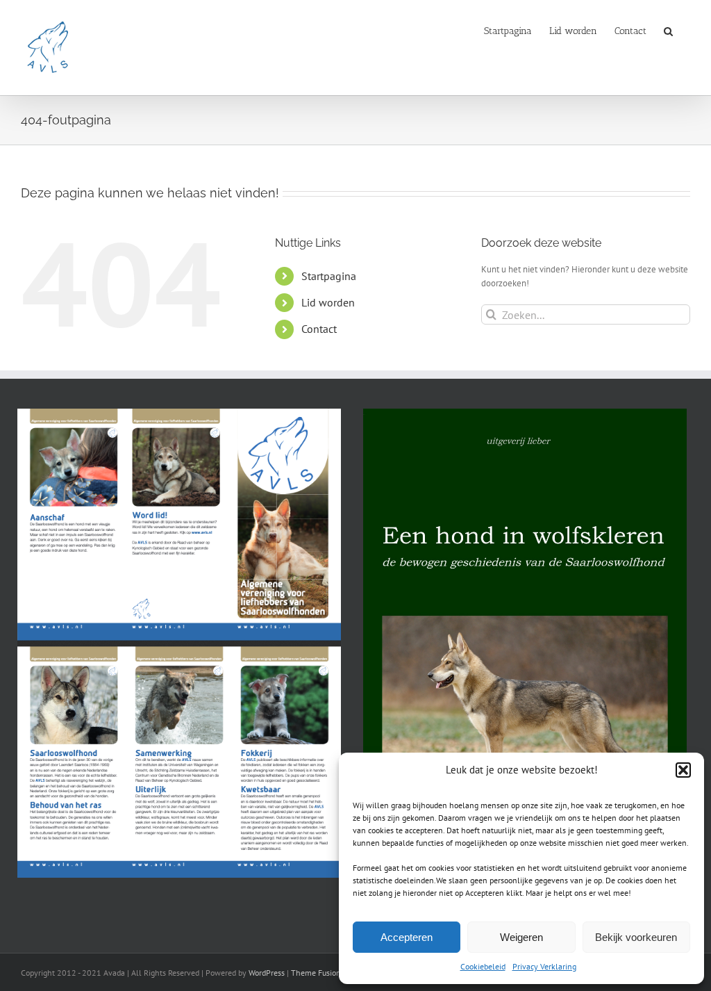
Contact (319, 329)
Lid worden (328, 302)
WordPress (267, 972)
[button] (683, 770)
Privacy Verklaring (544, 966)
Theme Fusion (316, 972)
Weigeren (521, 937)
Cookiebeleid (482, 966)
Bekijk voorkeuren (636, 937)
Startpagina (328, 276)
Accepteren (406, 937)
